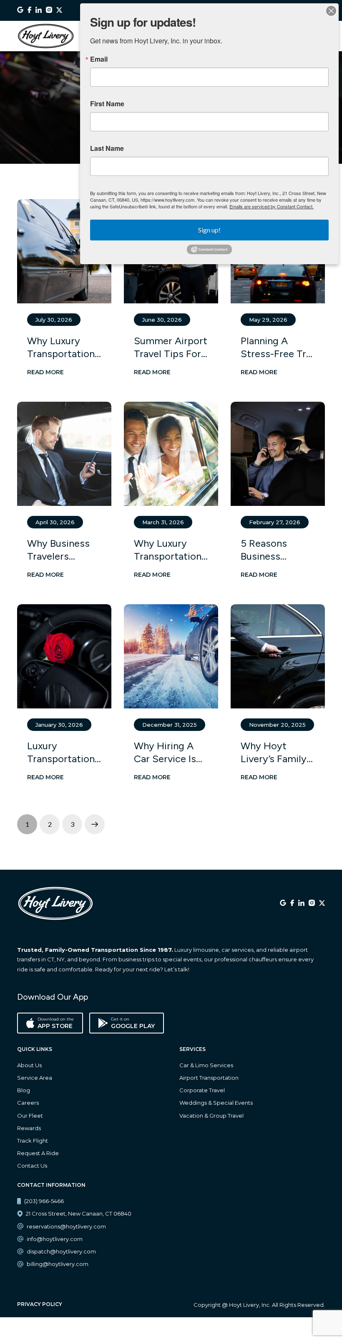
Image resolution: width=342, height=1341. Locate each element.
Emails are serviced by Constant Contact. (271, 206)
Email (99, 59)
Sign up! (209, 230)
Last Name (107, 148)
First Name (107, 103)
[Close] (331, 11)
